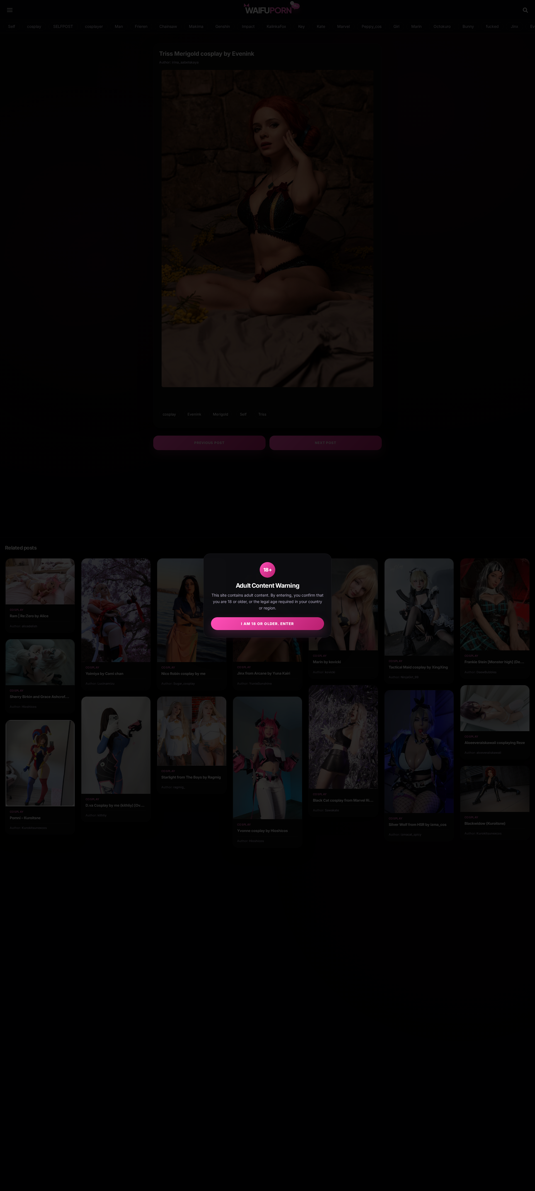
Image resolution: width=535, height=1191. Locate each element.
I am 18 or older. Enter (267, 623)
